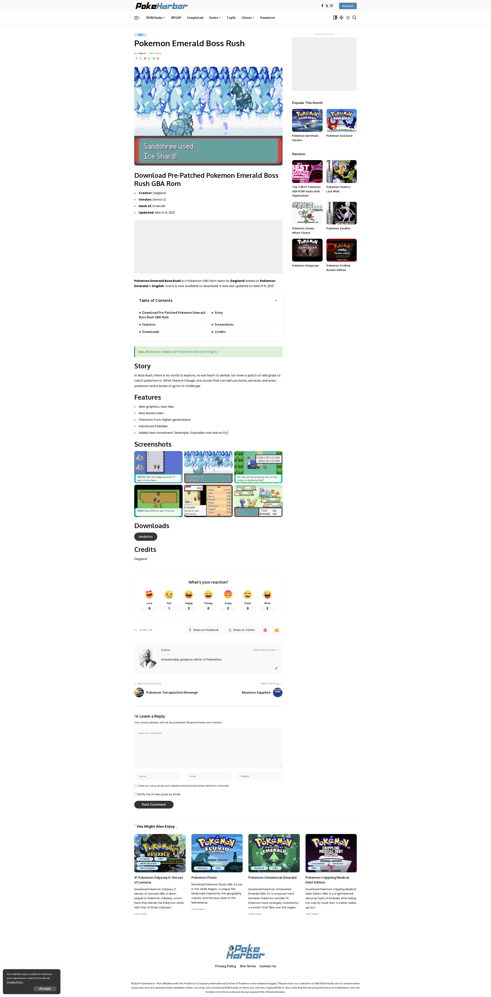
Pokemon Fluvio (204, 877)
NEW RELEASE (148, 863)
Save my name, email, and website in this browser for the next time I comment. (183, 785)
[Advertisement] (208, 247)
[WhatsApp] (149, 58)
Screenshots (224, 324)
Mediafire (146, 536)
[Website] (276, 668)
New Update (147, 868)
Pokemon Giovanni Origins (197, 352)
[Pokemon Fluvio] (217, 853)
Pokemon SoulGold (339, 135)
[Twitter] (327, 6)
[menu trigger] (138, 17)
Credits (220, 332)
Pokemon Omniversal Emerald (272, 877)
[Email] (158, 58)
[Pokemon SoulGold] (341, 120)
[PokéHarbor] (162, 6)
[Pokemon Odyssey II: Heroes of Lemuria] (160, 853)
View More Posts (264, 649)
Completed (318, 863)
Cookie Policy (15, 982)
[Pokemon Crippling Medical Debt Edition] (331, 853)
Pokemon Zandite (338, 228)
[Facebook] (322, 6)
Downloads (150, 332)
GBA (140, 34)
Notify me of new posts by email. (159, 794)
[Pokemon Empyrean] (307, 250)
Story (219, 312)
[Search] (354, 17)
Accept (45, 988)
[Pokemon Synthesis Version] (307, 120)
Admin (142, 53)
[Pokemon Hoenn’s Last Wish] (341, 171)
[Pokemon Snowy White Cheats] (307, 213)
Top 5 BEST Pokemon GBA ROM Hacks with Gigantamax (306, 191)
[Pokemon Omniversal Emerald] (274, 853)
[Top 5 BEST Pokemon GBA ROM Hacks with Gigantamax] (307, 171)
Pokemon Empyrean (305, 265)
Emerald (202, 868)
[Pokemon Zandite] (341, 213)
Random (348, 5)
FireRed (144, 859)
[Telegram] (153, 58)
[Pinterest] (145, 58)
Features (149, 324)
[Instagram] (331, 6)
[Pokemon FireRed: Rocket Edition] (341, 250)
